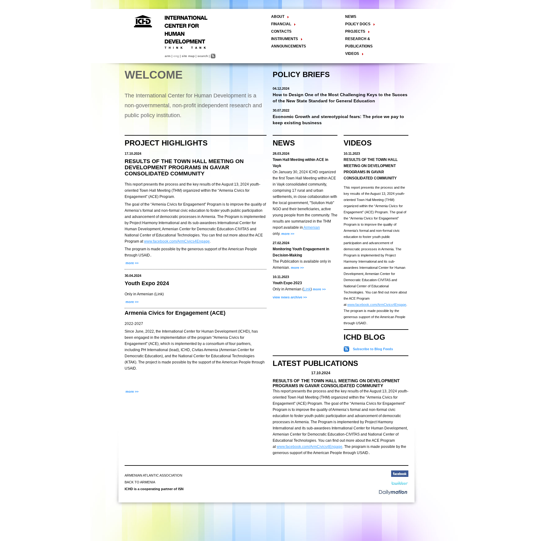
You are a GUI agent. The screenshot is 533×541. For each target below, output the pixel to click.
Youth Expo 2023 (287, 283)
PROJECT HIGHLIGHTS (166, 143)
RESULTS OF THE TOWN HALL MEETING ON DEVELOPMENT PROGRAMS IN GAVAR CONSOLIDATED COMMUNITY (184, 167)
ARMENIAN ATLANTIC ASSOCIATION (153, 475)
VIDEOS (358, 143)
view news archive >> (290, 297)
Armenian (311, 227)
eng (176, 56)
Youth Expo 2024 (147, 283)
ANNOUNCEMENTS (288, 46)
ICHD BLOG (364, 337)
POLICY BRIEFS (301, 74)
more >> (131, 263)
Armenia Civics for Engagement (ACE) (175, 313)
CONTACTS (281, 31)
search (202, 56)
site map (188, 56)
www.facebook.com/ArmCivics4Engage (177, 241)
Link (307, 289)
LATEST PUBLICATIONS (315, 363)
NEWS (350, 16)
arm (168, 56)
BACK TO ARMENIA (140, 482)
